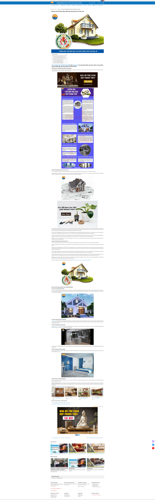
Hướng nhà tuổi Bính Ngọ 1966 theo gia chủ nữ (59, 57)
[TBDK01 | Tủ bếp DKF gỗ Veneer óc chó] (71, 391)
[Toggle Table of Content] (66, 54)
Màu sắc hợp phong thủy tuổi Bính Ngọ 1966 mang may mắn (61, 402)
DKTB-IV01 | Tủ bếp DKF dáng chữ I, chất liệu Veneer (57, 397)
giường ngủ (59, 351)
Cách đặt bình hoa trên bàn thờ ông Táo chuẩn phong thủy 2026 (77, 468)
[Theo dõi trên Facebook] (101, 0)
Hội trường (80, 5)
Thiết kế (54, 0)
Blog (64, 0)
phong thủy (75, 65)
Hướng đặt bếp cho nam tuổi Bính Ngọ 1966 (58, 326)
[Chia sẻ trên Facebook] (76, 435)
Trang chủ (52, 9)
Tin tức (55, 9)
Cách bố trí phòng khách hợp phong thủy (59, 60)
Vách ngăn (95, 5)
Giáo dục (90, 5)
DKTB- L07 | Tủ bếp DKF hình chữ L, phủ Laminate (97, 397)
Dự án (56, 0)
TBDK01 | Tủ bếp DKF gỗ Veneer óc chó (71, 397)
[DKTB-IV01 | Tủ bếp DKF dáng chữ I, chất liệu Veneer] (58, 392)
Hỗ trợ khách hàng (61, 0)
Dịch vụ (51, 0)
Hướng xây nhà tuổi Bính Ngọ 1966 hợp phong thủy (59, 55)
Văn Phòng (64, 5)
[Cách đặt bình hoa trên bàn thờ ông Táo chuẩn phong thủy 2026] (59, 448)
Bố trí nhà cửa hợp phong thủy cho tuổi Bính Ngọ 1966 (60, 58)
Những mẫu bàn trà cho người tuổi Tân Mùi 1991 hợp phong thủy (95, 468)
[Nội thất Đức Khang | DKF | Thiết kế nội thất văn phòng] (53, 2)
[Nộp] (81, 3)
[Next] (102, 393)
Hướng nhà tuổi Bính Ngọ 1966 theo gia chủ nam (59, 56)
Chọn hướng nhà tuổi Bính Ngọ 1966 (61, 65)
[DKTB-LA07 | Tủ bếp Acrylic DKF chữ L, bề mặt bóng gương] (84, 392)
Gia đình (85, 5)
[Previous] (52, 393)
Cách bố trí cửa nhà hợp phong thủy (58, 59)
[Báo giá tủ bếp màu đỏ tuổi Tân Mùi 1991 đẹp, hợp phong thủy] (77, 448)
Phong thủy (59, 9)
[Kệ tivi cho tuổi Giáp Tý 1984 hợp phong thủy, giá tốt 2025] (96, 448)
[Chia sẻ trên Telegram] (79, 435)
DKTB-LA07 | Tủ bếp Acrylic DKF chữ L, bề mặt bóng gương (84, 397)
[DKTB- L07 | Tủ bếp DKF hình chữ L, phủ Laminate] (97, 392)
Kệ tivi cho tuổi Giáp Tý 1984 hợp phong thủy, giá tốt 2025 (95, 453)
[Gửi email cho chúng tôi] (102, 0)
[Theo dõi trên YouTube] (103, 0)
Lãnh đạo (75, 5)
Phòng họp (69, 5)
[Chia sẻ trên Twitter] (77, 435)
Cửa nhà (53, 290)
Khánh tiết (101, 5)
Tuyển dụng (67, 0)
